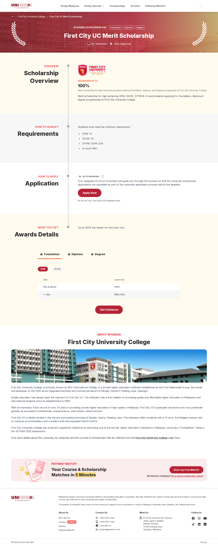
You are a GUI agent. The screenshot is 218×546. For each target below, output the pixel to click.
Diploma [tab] (77, 254)
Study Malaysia (70, 5)
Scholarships (117, 5)
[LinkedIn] (199, 524)
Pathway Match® (155, 5)
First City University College (151, 437)
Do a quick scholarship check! (187, 476)
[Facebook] (193, 518)
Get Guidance (109, 309)
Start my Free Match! (186, 469)
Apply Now (90, 192)
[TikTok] (193, 524)
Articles (135, 5)
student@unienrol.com (109, 529)
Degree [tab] (100, 254)
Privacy (204, 542)
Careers (62, 522)
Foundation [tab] (51, 254)
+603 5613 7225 (106, 518)
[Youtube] (205, 518)
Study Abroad (92, 5)
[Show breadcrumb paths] (12, 16)
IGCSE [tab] (57, 269)
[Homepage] (21, 6)
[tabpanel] (109, 282)
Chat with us (105, 525)
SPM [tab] (42, 269)
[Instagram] (199, 518)
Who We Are (64, 518)
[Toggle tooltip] (102, 176)
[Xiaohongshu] (205, 524)
